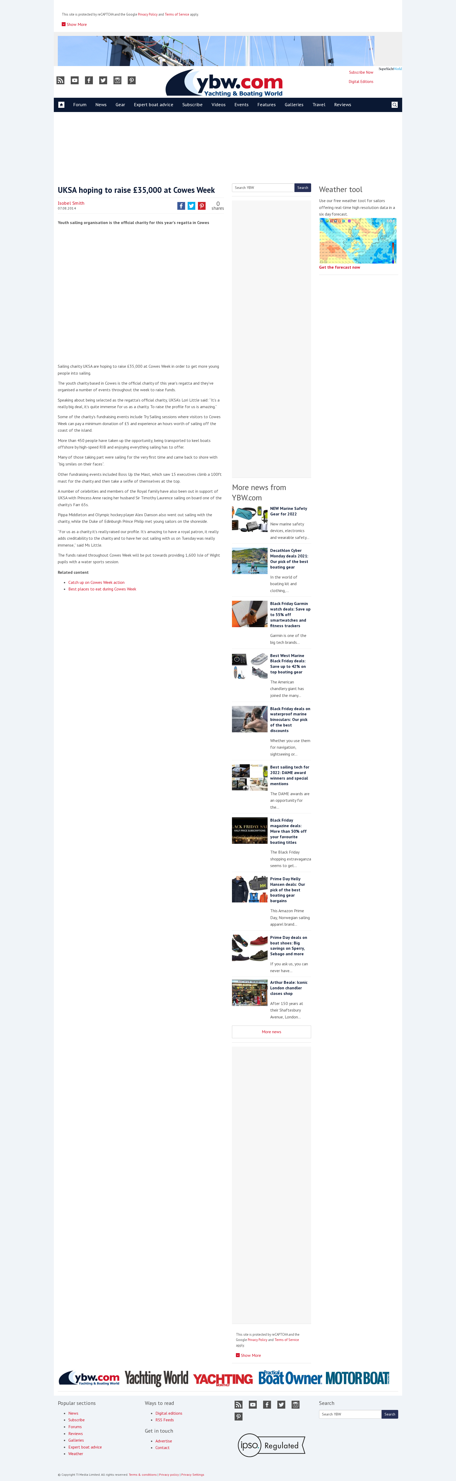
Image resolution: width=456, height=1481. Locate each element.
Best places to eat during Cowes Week (102, 589)
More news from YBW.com (259, 492)
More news (271, 1031)
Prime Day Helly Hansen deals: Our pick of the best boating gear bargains (287, 889)
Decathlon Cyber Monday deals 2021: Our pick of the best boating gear (289, 558)
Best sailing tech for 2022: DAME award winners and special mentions (289, 775)
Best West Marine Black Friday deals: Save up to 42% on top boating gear (288, 663)
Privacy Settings (192, 1475)
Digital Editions (361, 81)
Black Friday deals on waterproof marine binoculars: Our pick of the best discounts (290, 719)
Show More (76, 24)
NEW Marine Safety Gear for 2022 (288, 511)
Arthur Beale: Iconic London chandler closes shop (288, 988)
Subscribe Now (361, 72)
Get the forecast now (339, 267)
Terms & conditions (143, 1475)
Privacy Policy (148, 14)
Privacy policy (169, 1475)
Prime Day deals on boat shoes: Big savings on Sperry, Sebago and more (288, 945)
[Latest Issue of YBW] (390, 69)
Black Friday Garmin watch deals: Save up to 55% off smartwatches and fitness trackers (290, 614)
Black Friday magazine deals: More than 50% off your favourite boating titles (288, 831)
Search (302, 187)
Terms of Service (177, 14)
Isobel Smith (71, 203)
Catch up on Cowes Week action (96, 582)
